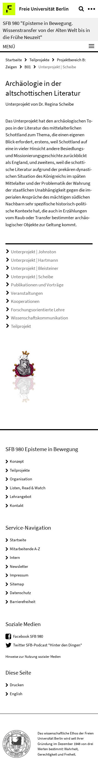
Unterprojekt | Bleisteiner (34, 268)
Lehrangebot (20, 496)
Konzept (17, 461)
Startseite (13, 59)
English (16, 693)
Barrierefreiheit (22, 601)
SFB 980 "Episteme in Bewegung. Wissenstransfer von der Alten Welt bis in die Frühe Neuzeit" (46, 30)
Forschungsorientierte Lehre (38, 310)
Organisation (21, 478)
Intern (15, 557)
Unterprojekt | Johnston (33, 252)
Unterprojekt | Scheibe (32, 277)
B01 (27, 66)
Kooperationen (25, 301)
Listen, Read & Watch (27, 487)
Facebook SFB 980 (28, 636)
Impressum (19, 575)
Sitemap (17, 584)
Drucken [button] (17, 684)
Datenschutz (20, 592)
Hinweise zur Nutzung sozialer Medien (33, 656)
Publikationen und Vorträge (37, 285)
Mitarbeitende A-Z (25, 548)
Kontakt (16, 505)
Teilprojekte (39, 59)
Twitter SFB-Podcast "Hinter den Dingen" (47, 644)
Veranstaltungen (27, 293)
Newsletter (19, 566)
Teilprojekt (21, 326)
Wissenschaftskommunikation (39, 318)
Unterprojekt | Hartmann (34, 260)
